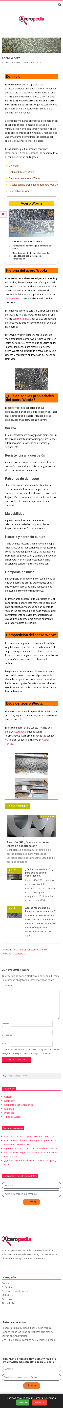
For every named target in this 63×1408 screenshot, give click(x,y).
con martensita (21, 318)
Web (4, 1043)
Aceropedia (20, 731)
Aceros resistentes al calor (33, 949)
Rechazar (39, 1402)
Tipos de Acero (12, 62)
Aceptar (23, 1402)
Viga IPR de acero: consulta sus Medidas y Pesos (30, 1148)
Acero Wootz (40, 62)
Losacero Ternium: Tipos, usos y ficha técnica (29, 1136)
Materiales (10, 1108)
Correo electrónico (6, 1035)
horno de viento (13, 298)
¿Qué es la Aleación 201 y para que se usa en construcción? (39, 872)
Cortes (7, 1096)
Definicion (9, 1100)
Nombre (5, 1025)
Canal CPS (20, 953)
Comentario (6, 986)
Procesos (9, 1112)
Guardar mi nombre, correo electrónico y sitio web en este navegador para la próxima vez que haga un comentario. (30, 1051)
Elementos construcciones (18, 1104)
